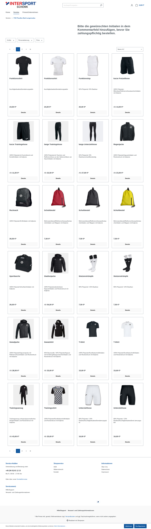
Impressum (105, 472)
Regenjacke (119, 144)
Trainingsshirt (50, 408)
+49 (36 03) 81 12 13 (13, 470)
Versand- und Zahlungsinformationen (18, 492)
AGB (55, 467)
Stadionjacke (50, 276)
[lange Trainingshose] (58, 131)
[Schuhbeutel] (58, 197)
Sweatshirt (49, 342)
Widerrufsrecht (58, 469)
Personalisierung (24, 40)
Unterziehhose (85, 408)
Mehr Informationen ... (60, 526)
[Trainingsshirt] (58, 395)
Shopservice (58, 463)
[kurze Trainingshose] (23, 131)
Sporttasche (14, 276)
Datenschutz (105, 469)
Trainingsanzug (16, 408)
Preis (38, 40)
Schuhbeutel (49, 210)
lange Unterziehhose (88, 144)
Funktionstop (84, 78)
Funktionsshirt (15, 78)
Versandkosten (70, 516)
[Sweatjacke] (23, 329)
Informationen (106, 463)
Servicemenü (11, 486)
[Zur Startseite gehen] (21, 5)
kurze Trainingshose (18, 144)
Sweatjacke (14, 342)
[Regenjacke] (128, 131)
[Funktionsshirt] (23, 65)
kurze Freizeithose (122, 78)
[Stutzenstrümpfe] (93, 263)
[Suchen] (101, 5)
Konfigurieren (140, 526)
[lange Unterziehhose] (93, 131)
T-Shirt (82, 342)
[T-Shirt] (93, 329)
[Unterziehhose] (93, 395)
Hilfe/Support (10, 490)
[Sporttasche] (23, 263)
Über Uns (104, 467)
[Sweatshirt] (58, 329)
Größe (9, 40)
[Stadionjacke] (58, 263)
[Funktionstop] (93, 65)
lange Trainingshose (53, 144)
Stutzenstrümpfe (86, 276)
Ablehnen (128, 526)
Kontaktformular (22, 479)
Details (23, 112)
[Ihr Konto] (132, 5)
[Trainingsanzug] (23, 395)
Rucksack (13, 210)
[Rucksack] (23, 197)
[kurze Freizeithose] (128, 65)
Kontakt (56, 472)
